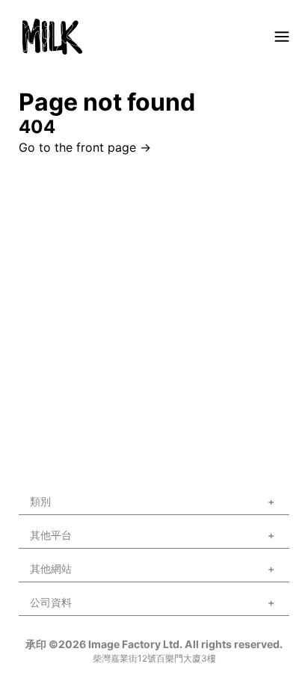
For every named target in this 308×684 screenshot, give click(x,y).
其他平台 (51, 535)
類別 (40, 501)
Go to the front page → (85, 147)
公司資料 (51, 602)
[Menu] (281, 36)
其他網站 (51, 568)
